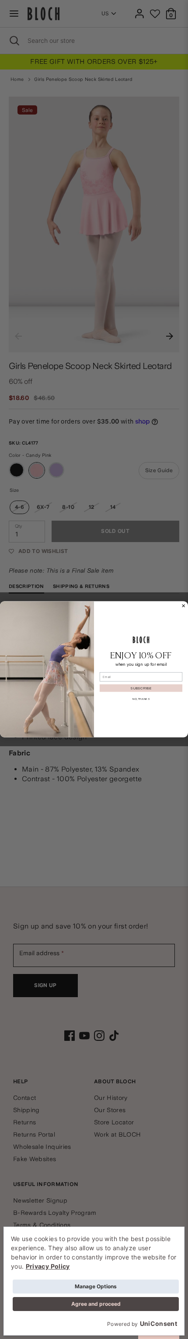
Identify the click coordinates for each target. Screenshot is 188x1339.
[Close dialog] (184, 606)
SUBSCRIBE (141, 688)
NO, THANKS (141, 699)
